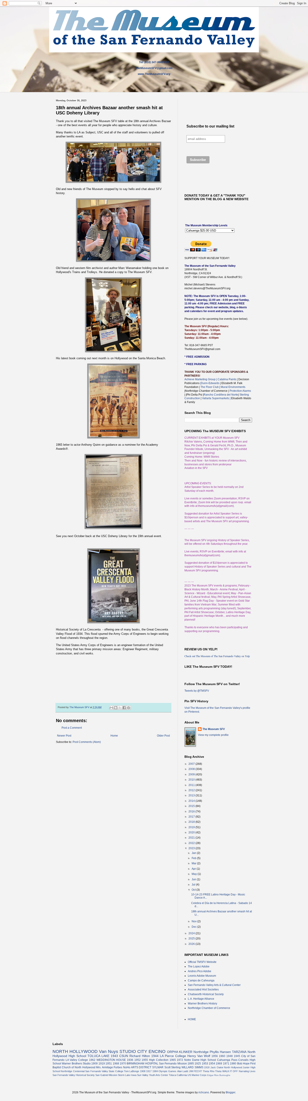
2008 (191, 769)
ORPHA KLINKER (179, 1052)
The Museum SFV (213, 729)
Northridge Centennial (72, 1071)
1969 (219, 1063)
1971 (226, 1063)
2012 (191, 790)
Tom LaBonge (131, 1071)
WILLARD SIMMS (192, 1067)
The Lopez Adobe (198, 966)
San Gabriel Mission (106, 1075)
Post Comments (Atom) (87, 742)
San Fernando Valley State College (104, 1071)
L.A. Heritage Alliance (201, 998)
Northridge (201, 1052)
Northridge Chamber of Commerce (209, 1008)
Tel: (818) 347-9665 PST (154, 62)
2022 (191, 843)
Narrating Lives (247, 1071)
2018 (191, 821)
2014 (191, 800)
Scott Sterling (172, 1067)
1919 (102, 1063)
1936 (130, 1060)
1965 (173, 1060)
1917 (149, 1071)
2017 (191, 816)
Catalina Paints (227, 379)
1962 (92, 1060)
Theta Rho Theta (212, 1071)
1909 (94, 1063)
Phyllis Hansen (220, 1052)
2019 (191, 827)
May (195, 874)
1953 (205, 1063)
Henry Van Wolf (198, 1056)
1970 (123, 1063)
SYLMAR (157, 1067)
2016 (191, 811)
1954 (212, 1063)
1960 (222, 1056)
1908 (142, 1071)
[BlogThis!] (115, 707)
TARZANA (239, 1052)
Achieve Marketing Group (200, 379)
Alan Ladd (182, 1071)
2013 (191, 795)
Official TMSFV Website (202, 962)
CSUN (123, 1056)
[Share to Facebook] (124, 707)
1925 (198, 1063)
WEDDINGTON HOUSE (111, 1060)
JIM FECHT (195, 1071)
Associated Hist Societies (203, 989)
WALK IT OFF (230, 1071)
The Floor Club (209, 387)
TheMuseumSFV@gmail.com (154, 68)
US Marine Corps (197, 1075)
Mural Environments (233, 387)
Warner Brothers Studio (76, 1063)
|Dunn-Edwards (210, 383)
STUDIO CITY (133, 1051)
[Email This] (111, 707)
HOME (192, 1019)
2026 (191, 944)
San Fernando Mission (173, 1063)
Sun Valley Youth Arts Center (152, 1075)
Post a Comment (72, 727)
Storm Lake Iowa (127, 1075)
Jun (194, 879)
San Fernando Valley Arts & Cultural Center (214, 985)
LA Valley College (77, 1060)
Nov (194, 921)
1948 (229, 1056)
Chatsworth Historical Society (206, 994)
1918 (206, 1067)
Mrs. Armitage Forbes (109, 1067)
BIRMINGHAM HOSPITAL (142, 1063)
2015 (191, 806)
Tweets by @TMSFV (196, 690)
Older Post (163, 735)
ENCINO (157, 1051)
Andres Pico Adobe (199, 971)
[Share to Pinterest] (128, 707)
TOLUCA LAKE (98, 1056)
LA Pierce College (173, 1056)
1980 (233, 1063)
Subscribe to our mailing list (210, 126)
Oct (194, 889)
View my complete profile (213, 735)
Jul (194, 884)
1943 (114, 1056)
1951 (109, 1063)
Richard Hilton (139, 1056)
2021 (191, 837)
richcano (203, 1092)
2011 (191, 785)
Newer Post (64, 735)
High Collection (158, 1060)
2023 (191, 848)
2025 (191, 938)
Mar (194, 863)
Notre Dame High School (200, 1060)
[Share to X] (120, 707)
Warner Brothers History (202, 1003)
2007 (191, 763)
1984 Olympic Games (164, 1071)
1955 (145, 1060)
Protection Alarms (240, 390)
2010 (191, 779)
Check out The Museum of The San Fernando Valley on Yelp (217, 656)
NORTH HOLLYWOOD (75, 1051)
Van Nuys (108, 1051)
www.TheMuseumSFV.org (154, 74)
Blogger (230, 1092)
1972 (180, 1060)
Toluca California (178, 1075)
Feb (194, 858)
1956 (214, 1056)
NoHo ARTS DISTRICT (137, 1067)
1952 (137, 1060)
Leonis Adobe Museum (202, 975)
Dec (194, 926)
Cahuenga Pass (227, 1060)
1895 (191, 1063)
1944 (155, 1056)
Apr (194, 868)
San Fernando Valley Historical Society (74, 1075)
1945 (237, 1056)
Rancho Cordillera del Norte (221, 394)
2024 (191, 933)
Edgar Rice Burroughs (218, 1075)
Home (114, 735)
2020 (191, 832)
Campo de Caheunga (201, 980)
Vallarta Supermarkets (216, 398)
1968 (116, 1063)
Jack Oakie (216, 1067)
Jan (194, 853)
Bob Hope (243, 1063)
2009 (191, 774)
